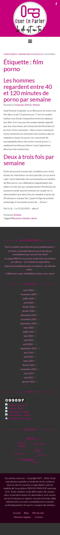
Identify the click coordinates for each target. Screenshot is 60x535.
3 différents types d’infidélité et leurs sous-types (30, 273)
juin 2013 (28, 373)
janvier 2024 (28, 311)
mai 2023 (28, 340)
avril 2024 (28, 302)
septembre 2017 (28, 348)
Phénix (36, 104)
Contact (39, 517)
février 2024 (28, 306)
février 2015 (28, 365)
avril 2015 (28, 356)
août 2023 (28, 327)
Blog (26, 512)
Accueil (16, 512)
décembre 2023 (28, 315)
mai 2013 (28, 377)
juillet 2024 (28, 298)
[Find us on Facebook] (56, 4)
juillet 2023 (28, 331)
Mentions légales (22, 517)
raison (34, 218)
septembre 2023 (28, 323)
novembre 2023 (28, 319)
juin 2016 (28, 352)
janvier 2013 (28, 381)
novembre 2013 (28, 369)
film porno (16, 218)
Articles (17, 214)
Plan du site (38, 512)
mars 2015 (28, 360)
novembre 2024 (28, 294)
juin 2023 (28, 335)
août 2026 (28, 290)
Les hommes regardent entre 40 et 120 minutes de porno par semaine (28, 90)
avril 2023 (28, 344)
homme (26, 218)
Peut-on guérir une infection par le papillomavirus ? (30, 246)
